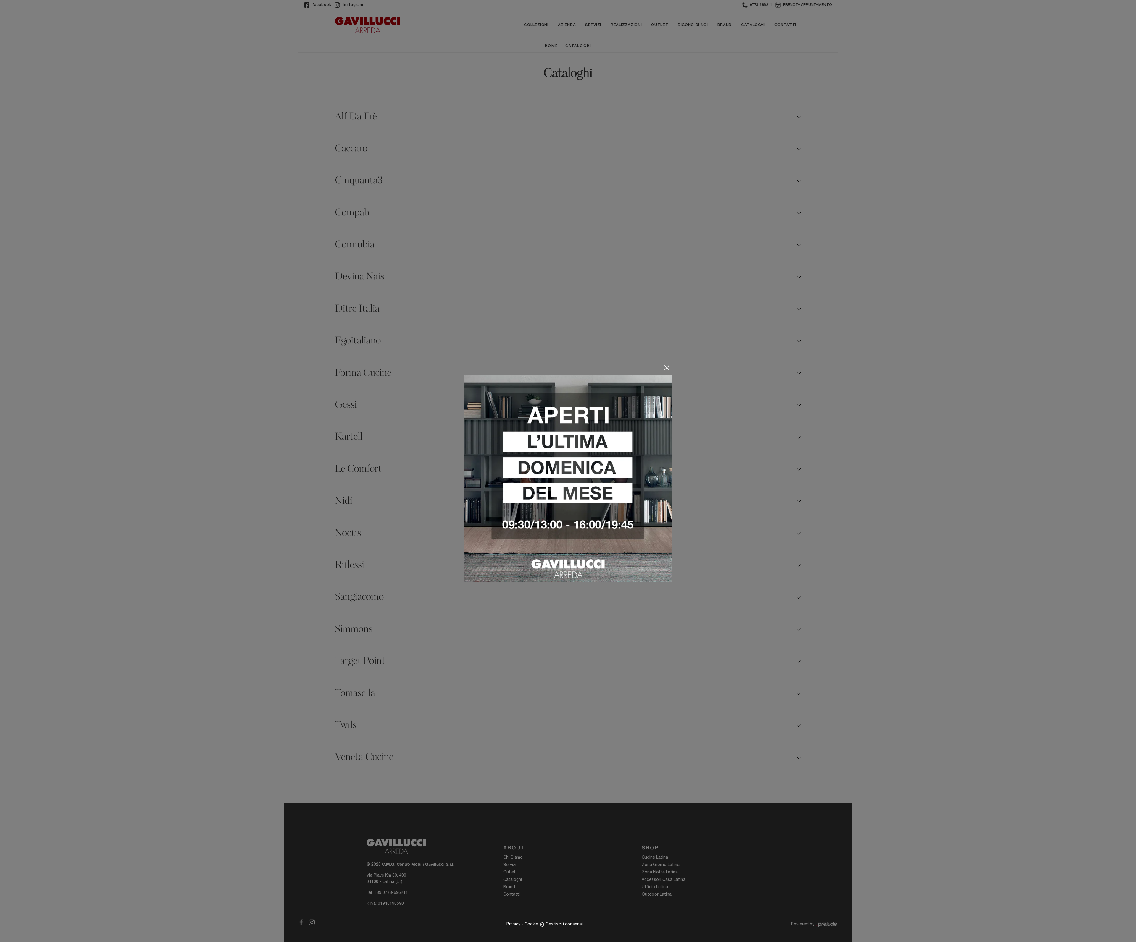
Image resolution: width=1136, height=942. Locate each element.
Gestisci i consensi (564, 924)
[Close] (667, 368)
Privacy (513, 924)
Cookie (531, 924)
